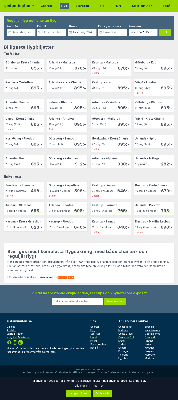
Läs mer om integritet (89, 385)
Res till (41, 26)
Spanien (149, 326)
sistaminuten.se (45, 372)
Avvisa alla (102, 393)
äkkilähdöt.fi (79, 372)
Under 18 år (125, 326)
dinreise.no (134, 372)
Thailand (123, 354)
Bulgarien (150, 351)
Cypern (122, 347)
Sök (165, 32)
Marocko (150, 354)
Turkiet (122, 344)
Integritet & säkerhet (18, 337)
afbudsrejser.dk (63, 372)
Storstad (82, 5)
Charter (46, 5)
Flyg (64, 5)
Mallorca (123, 330)
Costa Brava (125, 333)
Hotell (102, 5)
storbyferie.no (149, 372)
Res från (12, 26)
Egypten (123, 358)
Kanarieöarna (152, 330)
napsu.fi (105, 372)
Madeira (149, 358)
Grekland (150, 337)
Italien (148, 344)
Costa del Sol (126, 337)
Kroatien (150, 347)
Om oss (11, 326)
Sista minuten (142, 5)
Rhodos (149, 340)
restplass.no (28, 372)
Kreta (121, 340)
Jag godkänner (79, 393)
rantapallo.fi (93, 372)
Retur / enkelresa (109, 26)
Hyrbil (119, 5)
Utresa (72, 26)
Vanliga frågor (15, 333)
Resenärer (135, 26)
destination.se (118, 372)
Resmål (166, 5)
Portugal (123, 351)
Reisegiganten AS (93, 369)
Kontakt (11, 330)
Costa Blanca (152, 333)
